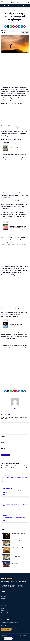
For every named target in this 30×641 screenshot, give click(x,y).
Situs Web (3, 448)
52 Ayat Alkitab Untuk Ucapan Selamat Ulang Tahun (18, 555)
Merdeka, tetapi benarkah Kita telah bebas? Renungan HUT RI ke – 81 (18, 227)
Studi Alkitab (3, 596)
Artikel (2, 610)
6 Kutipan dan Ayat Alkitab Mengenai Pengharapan (15, 16)
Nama (3, 436)
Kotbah (2, 608)
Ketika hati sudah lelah (15, 148)
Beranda (3, 6)
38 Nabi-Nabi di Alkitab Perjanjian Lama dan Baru (18, 562)
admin (15, 408)
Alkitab (18, 6)
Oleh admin (3, 32)
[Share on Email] (13, 26)
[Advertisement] (15, 70)
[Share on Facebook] (5, 26)
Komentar (4, 421)
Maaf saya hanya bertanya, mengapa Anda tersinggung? (16, 325)
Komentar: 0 (25, 32)
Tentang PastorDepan (5, 613)
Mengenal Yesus (11, 6)
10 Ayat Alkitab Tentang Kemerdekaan (16, 541)
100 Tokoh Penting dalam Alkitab (18, 533)
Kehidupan (3, 601)
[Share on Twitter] (8, 26)
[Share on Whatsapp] (11, 26)
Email (2, 442)
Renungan (25, 6)
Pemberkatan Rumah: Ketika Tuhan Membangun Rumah (19, 548)
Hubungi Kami (4, 615)
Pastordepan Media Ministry (13, 635)
